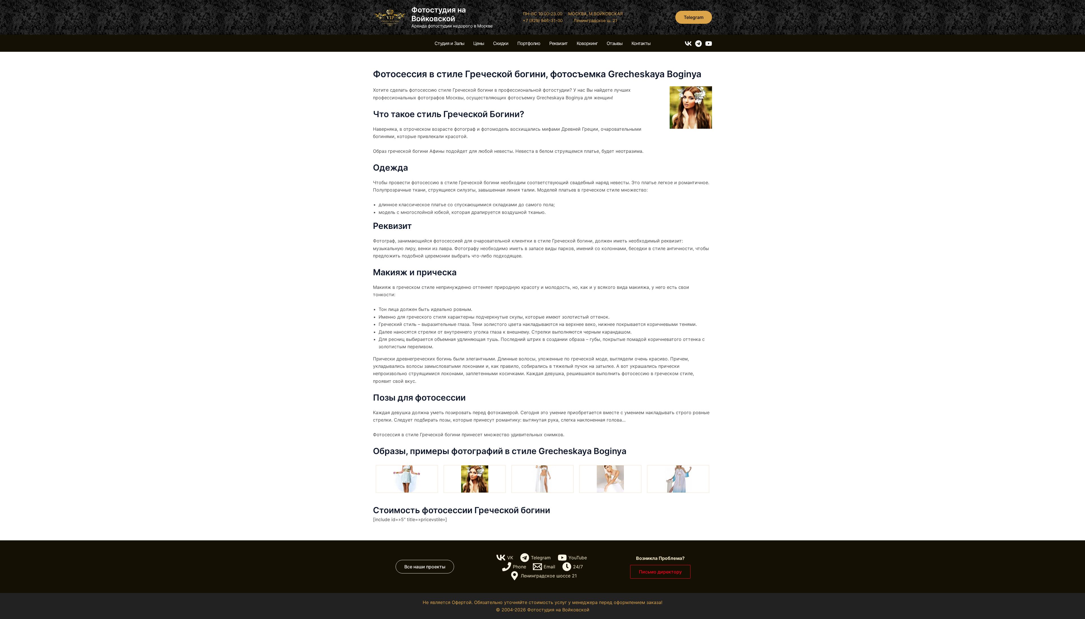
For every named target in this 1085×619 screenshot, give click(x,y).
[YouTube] (708, 43)
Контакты (641, 43)
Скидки (500, 43)
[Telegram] (698, 43)
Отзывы (614, 43)
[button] (693, 17)
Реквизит (558, 43)
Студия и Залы (449, 43)
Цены (478, 43)
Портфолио (528, 43)
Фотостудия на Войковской (438, 14)
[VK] (688, 43)
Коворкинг (587, 43)
